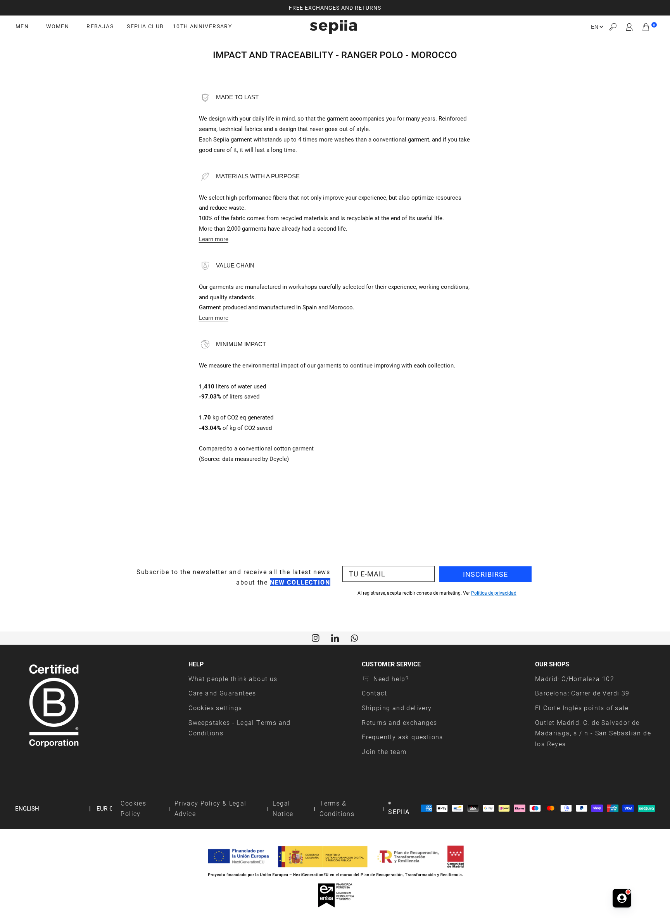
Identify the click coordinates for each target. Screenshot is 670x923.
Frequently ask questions (402, 737)
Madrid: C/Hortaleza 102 (574, 679)
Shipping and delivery (397, 708)
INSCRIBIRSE (485, 574)
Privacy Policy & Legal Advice (210, 808)
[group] (335, 8)
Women (57, 26)
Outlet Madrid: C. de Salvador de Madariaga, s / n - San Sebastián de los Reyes (593, 733)
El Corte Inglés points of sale (582, 708)
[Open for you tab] (622, 898)
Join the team (384, 751)
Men (22, 26)
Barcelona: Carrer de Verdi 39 (582, 693)
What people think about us (232, 679)
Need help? (391, 679)
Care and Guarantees (222, 693)
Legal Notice (283, 808)
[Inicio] (333, 27)
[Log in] (629, 26)
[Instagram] (315, 637)
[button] (612, 27)
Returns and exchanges (399, 722)
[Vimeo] (335, 637)
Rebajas (100, 26)
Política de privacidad (493, 593)
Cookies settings (215, 708)
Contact (374, 693)
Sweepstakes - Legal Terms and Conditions (239, 727)
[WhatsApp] (354, 637)
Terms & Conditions (336, 808)
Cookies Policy (133, 808)
